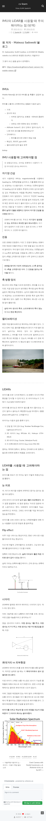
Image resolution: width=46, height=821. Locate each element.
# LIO (35, 757)
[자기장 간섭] (42, 173)
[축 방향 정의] (42, 279)
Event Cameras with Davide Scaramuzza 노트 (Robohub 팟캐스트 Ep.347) (34, 766)
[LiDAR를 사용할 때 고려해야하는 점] (42, 465)
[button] (3, 6)
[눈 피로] (42, 485)
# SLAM (12, 757)
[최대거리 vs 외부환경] (42, 662)
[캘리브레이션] (42, 319)
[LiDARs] (42, 389)
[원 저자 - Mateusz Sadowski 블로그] (42, 42)
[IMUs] (42, 89)
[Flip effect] (42, 530)
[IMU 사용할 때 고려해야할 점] (42, 157)
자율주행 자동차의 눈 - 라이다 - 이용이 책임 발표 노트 (12, 765)
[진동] (42, 237)
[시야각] (42, 599)
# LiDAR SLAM (26, 757)
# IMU (18, 757)
